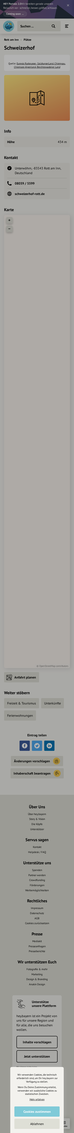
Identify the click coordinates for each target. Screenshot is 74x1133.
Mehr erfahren (37, 1099)
